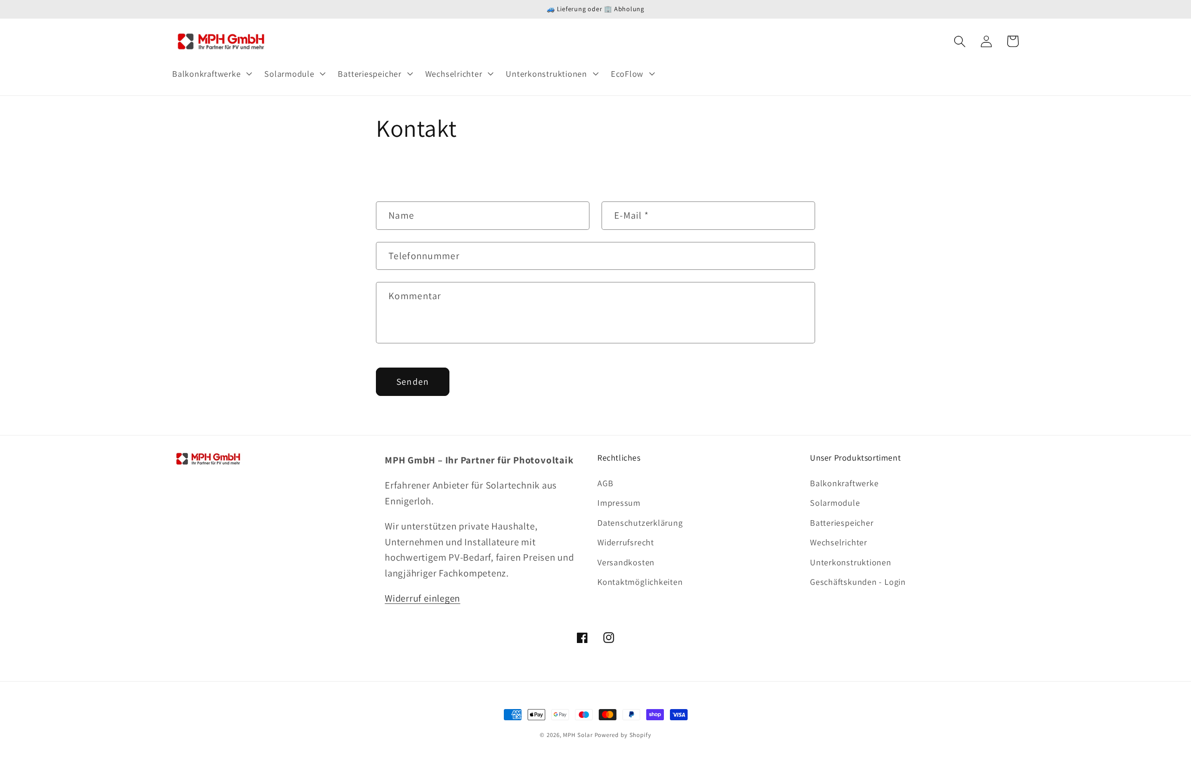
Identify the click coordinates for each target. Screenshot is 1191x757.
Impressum (619, 502)
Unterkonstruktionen (850, 562)
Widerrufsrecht (625, 542)
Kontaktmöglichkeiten (640, 581)
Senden (412, 381)
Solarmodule (835, 502)
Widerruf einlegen (422, 598)
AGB (605, 483)
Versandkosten (626, 562)
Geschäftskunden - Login (858, 581)
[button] (211, 73)
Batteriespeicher (841, 522)
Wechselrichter (838, 542)
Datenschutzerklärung (640, 522)
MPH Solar (577, 735)
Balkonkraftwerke (844, 483)
